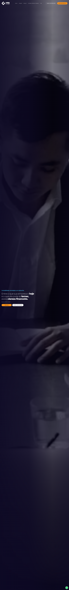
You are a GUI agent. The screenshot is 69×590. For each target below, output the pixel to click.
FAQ (41, 3)
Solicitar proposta (62, 3)
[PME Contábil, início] (6, 3)
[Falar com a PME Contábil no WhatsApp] (66, 587)
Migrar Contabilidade (51, 3)
